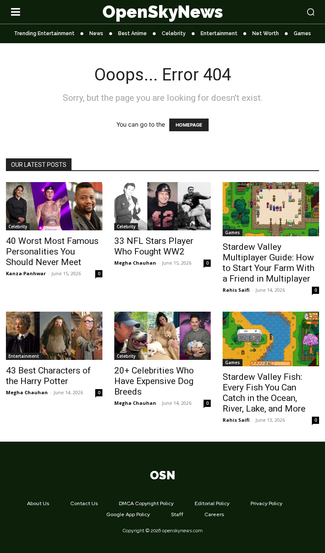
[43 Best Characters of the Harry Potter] (54, 336)
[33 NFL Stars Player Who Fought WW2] (162, 206)
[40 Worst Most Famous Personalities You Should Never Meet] (54, 206)
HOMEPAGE (189, 125)
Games (232, 232)
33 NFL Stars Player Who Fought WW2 (153, 246)
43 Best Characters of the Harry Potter (48, 375)
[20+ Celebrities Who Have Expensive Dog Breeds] (162, 336)
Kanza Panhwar (26, 273)
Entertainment (23, 356)
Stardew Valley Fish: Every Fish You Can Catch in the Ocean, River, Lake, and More (264, 393)
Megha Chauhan (135, 263)
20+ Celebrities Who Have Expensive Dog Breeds (154, 381)
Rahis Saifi (236, 290)
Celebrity (17, 226)
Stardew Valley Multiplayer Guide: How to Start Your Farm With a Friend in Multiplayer (268, 263)
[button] (284, 12)
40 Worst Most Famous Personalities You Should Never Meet (52, 251)
